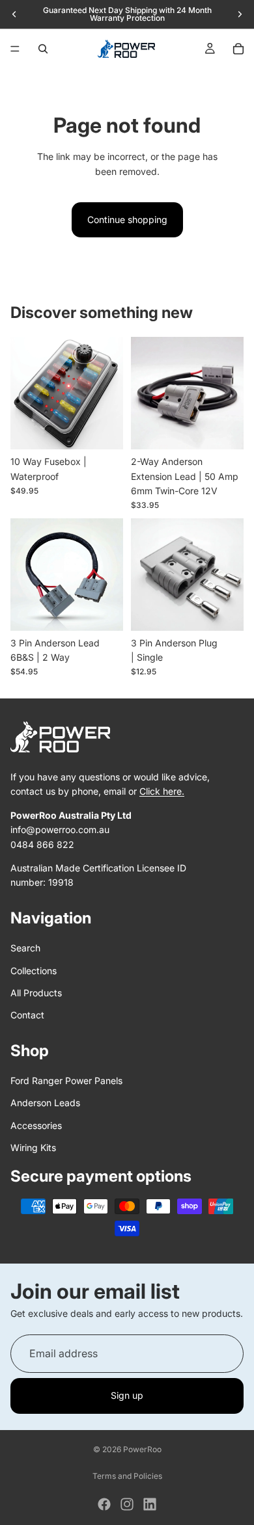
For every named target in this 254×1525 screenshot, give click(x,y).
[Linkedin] (150, 1504)
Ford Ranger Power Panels (66, 1081)
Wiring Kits (33, 1148)
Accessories (36, 1125)
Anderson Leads (45, 1103)
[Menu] (15, 49)
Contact (27, 1015)
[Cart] (238, 48)
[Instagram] (127, 1504)
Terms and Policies (127, 1476)
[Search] (43, 48)
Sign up (127, 1395)
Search (25, 948)
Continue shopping (127, 219)
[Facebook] (104, 1504)
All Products (36, 992)
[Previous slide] (14, 14)
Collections (33, 970)
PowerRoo (142, 1449)
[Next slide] (239, 14)
